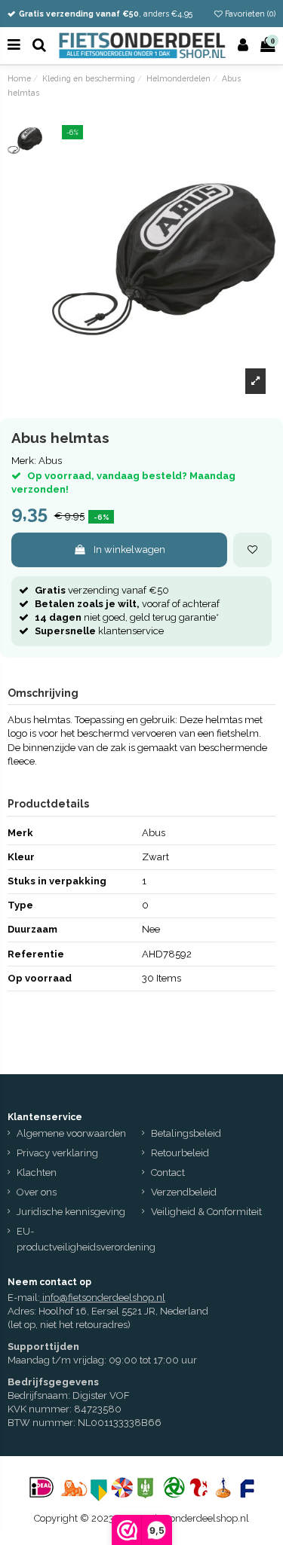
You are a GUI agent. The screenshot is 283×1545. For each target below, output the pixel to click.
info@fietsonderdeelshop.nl (103, 1297)
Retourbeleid (180, 1153)
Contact (168, 1172)
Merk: (23, 460)
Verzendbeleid (184, 1192)
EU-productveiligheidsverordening (86, 1239)
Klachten (37, 1172)
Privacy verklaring (57, 1153)
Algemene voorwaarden (71, 1133)
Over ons (37, 1192)
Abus (50, 460)
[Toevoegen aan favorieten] (252, 550)
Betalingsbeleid (186, 1133)
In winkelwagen (129, 549)
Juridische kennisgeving (71, 1211)
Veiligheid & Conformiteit (206, 1211)
